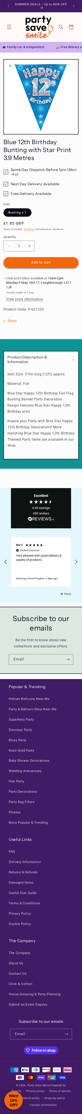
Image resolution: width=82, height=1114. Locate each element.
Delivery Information (25, 862)
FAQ (12, 852)
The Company (19, 953)
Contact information (43, 1105)
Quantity (9, 237)
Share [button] (12, 321)
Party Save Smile (38, 1085)
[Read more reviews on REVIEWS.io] (41, 520)
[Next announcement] (74, 6)
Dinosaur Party (20, 730)
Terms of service (60, 1091)
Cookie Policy (20, 924)
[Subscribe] (68, 659)
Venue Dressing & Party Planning (35, 994)
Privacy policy (35, 1091)
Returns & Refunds (23, 872)
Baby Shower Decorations (29, 761)
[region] (41, 562)
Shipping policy (54, 1098)
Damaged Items (21, 883)
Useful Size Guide (23, 893)
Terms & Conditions (24, 903)
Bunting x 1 (17, 212)
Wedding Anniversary (25, 771)
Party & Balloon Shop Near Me (33, 709)
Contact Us (17, 974)
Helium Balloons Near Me (29, 699)
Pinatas (15, 812)
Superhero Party (21, 719)
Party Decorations (23, 792)
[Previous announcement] (8, 6)
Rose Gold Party (21, 750)
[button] (9, 27)
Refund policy (31, 1098)
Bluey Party (17, 740)
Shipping (29, 229)
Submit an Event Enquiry (28, 1005)
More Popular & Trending (28, 823)
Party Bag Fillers (22, 802)
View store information (24, 299)
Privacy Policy (20, 914)
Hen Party (16, 781)
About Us (16, 963)
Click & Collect (20, 984)
